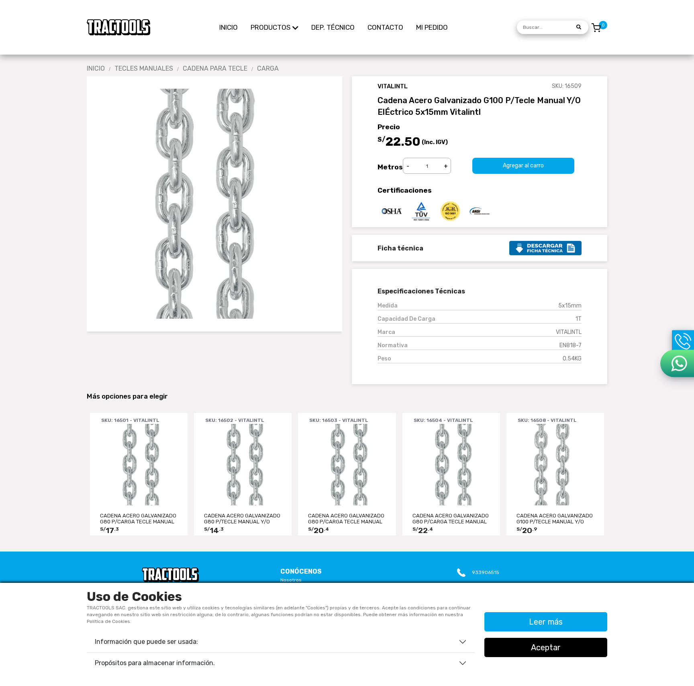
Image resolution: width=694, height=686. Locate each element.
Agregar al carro (523, 165)
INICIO (228, 27)
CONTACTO (385, 27)
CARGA (268, 68)
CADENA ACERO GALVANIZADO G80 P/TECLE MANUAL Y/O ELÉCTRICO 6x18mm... (242, 519)
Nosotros (291, 580)
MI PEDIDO (432, 27)
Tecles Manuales (143, 68)
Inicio (96, 68)
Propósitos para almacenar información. (155, 663)
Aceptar (546, 647)
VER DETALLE (138, 495)
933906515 (485, 572)
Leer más (546, 622)
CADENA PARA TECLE (215, 68)
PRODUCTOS (270, 27)
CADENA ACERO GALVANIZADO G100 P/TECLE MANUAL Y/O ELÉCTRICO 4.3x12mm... (554, 519)
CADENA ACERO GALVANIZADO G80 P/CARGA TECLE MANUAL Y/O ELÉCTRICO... (138, 519)
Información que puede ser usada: (146, 641)
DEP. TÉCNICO (333, 27)
